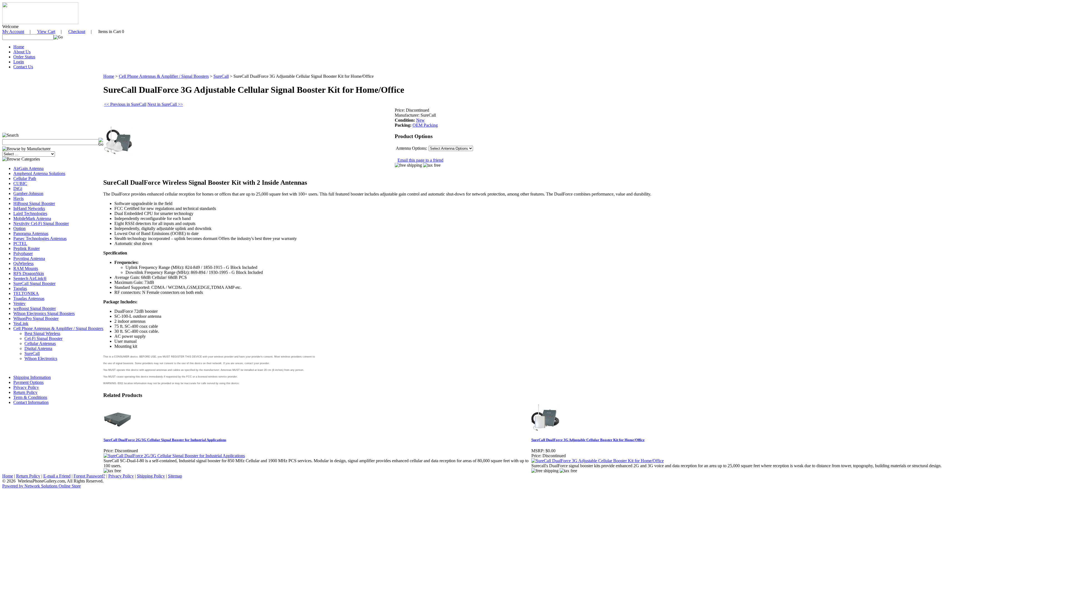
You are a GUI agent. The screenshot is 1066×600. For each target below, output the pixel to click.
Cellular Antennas (40, 343)
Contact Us (23, 66)
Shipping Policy (151, 476)
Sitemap (175, 476)
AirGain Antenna (28, 168)
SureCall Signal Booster (34, 283)
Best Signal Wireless (42, 333)
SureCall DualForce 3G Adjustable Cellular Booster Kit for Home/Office (588, 440)
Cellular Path (24, 178)
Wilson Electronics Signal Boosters (44, 313)
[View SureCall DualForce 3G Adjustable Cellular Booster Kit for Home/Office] (597, 460)
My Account (13, 31)
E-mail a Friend (57, 476)
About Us (22, 51)
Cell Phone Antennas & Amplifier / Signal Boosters (58, 328)
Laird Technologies (30, 213)
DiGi (17, 188)
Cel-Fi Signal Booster (43, 338)
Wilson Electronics (40, 358)
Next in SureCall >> (165, 104)
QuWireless (23, 263)
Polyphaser (23, 253)
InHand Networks (29, 208)
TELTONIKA (26, 293)
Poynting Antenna (29, 258)
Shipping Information (32, 377)
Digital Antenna (38, 348)
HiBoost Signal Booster (34, 203)
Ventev (19, 303)
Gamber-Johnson (28, 193)
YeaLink (20, 323)
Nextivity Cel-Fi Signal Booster (41, 223)
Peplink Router (26, 248)
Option (19, 228)
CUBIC (20, 183)
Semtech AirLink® (30, 278)
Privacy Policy (26, 387)
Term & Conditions (30, 397)
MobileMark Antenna (32, 218)
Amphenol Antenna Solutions (39, 173)
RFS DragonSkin (28, 273)
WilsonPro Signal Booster (36, 318)
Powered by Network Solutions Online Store (41, 486)
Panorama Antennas (30, 233)
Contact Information (31, 402)
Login (18, 61)
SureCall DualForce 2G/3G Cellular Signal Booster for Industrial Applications (165, 440)
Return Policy (25, 392)
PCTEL (20, 243)
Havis (18, 198)
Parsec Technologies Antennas (40, 238)
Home (18, 46)
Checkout (76, 31)
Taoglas (20, 288)
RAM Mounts (25, 268)
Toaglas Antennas (28, 298)
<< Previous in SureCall (125, 104)
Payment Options (28, 382)
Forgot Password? (89, 476)
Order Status (24, 56)
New (420, 120)
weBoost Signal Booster (34, 308)
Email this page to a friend (420, 160)
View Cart (46, 31)
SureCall (32, 353)
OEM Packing (425, 125)
